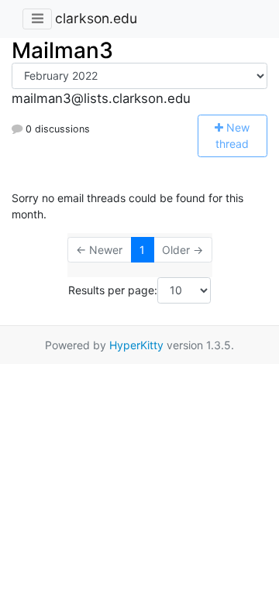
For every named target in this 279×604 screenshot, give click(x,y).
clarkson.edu (96, 18)
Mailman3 (62, 50)
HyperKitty (136, 345)
